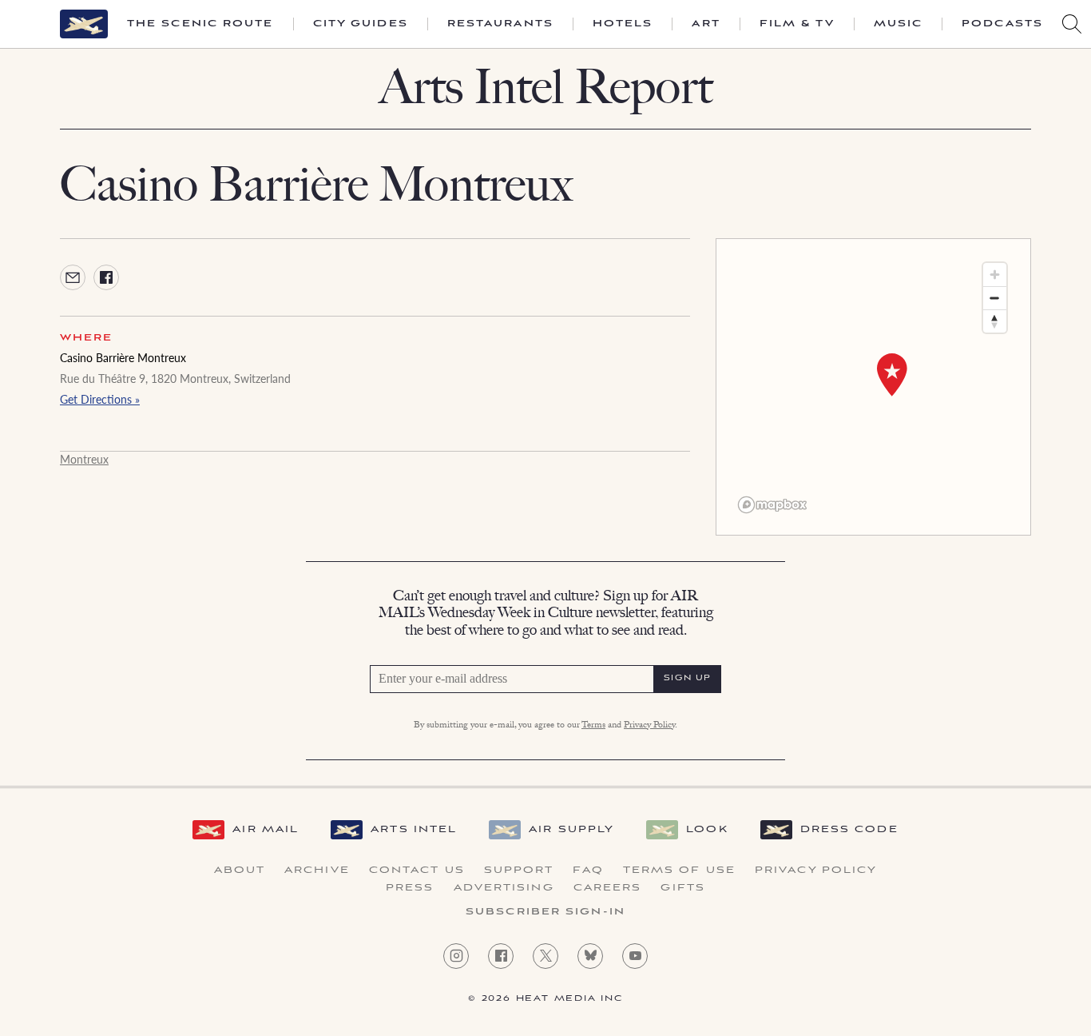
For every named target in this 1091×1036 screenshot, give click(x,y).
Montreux (84, 459)
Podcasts (1002, 24)
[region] (873, 387)
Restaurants (500, 24)
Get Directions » (100, 399)
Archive (317, 870)
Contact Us (417, 870)
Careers (607, 888)
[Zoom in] (994, 274)
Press (410, 888)
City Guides (360, 24)
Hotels (623, 24)
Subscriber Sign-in (545, 912)
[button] (892, 374)
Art (706, 24)
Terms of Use (679, 870)
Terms (593, 726)
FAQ (588, 870)
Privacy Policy (649, 726)
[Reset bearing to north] (994, 321)
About (240, 870)
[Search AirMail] (1071, 24)
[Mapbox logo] (772, 505)
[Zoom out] (994, 297)
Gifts (683, 888)
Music (898, 24)
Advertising (504, 888)
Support (519, 870)
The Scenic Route (200, 24)
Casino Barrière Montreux (123, 357)
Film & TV (797, 24)
